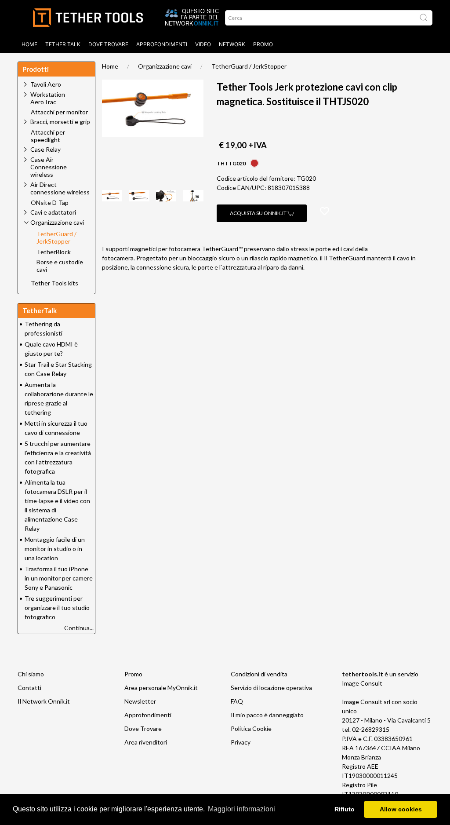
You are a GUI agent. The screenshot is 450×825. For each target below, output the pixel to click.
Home (29, 44)
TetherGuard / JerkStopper (249, 66)
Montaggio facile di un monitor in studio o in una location (55, 549)
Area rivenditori (145, 742)
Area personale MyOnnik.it (161, 687)
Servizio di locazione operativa (271, 687)
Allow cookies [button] (401, 809)
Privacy (240, 742)
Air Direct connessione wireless (60, 188)
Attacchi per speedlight (48, 136)
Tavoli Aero (45, 84)
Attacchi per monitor (59, 112)
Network (232, 44)
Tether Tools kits (54, 283)
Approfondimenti (161, 44)
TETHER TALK (62, 44)
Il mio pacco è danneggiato (267, 715)
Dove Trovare (143, 728)
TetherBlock (53, 252)
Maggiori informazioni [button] (241, 809)
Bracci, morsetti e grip (60, 121)
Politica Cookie (251, 728)
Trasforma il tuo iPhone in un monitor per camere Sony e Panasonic (59, 578)
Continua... (79, 628)
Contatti (29, 687)
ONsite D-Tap (50, 202)
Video (203, 44)
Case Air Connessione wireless (48, 167)
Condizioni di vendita (259, 674)
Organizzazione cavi (165, 66)
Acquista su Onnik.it (258, 213)
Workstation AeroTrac (47, 98)
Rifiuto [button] (344, 809)
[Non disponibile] (254, 162)
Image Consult (362, 683)
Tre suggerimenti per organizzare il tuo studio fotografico (57, 608)
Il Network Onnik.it (44, 701)
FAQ (237, 701)
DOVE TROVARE (108, 44)
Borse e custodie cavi (59, 266)
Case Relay (45, 149)
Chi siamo (31, 674)
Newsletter (140, 701)
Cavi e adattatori (53, 212)
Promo (263, 44)
